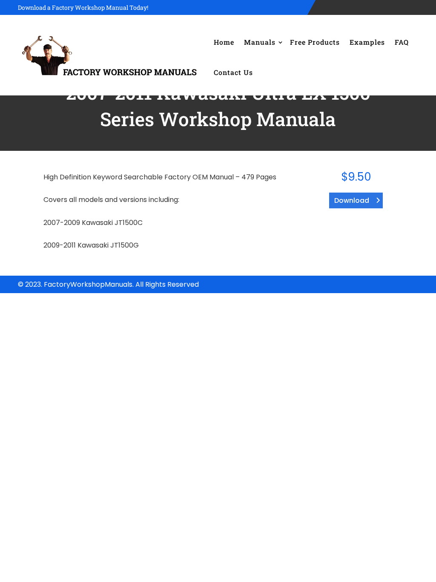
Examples (367, 41)
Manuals (259, 41)
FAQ (402, 41)
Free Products (315, 41)
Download (351, 200)
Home (224, 41)
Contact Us (233, 72)
